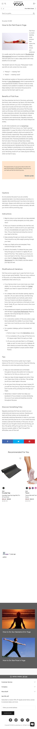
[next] (35, 8)
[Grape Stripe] (33, 488)
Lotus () (14, 81)
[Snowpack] (27, 488)
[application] (32, 724)
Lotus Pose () (21, 311)
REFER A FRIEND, (20, 676)
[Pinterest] (22, 720)
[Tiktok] (27, 720)
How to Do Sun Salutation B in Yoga (17, 632)
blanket (30, 286)
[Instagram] (16, 720)
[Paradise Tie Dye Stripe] (36, 488)
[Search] (5, 4)
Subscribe (8, 713)
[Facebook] (10, 720)
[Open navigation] (2, 3)
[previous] (1, 8)
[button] (5, 501)
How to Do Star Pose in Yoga (14, 660)
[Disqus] (18, 527)
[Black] (3, 488)
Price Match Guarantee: (18, 8)
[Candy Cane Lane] (30, 488)
